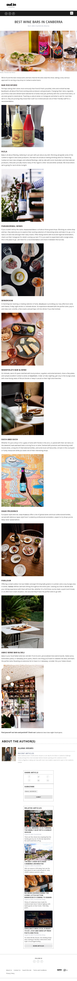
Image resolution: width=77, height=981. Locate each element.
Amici (3, 656)
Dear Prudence (24, 514)
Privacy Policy (10, 973)
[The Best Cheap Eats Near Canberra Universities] (38, 852)
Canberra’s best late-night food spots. (49, 732)
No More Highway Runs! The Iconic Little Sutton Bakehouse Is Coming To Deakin (38, 895)
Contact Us (17, 970)
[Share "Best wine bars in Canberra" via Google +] (47, 776)
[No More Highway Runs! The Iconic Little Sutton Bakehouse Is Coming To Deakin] (38, 883)
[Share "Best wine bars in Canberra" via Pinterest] (29, 780)
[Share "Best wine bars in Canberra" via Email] (38, 780)
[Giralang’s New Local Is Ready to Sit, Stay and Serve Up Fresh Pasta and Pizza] (38, 919)
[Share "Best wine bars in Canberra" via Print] (47, 780)
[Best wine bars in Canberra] (38, 51)
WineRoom (42, 304)
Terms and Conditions (40, 970)
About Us (9, 970)
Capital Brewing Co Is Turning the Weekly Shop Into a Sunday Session (38, 830)
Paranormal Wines (30, 229)
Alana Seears (25, 748)
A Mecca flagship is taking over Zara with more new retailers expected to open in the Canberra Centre (45, 761)
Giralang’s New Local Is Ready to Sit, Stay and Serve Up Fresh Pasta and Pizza (38, 931)
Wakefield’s (33, 376)
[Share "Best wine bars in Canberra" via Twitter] (38, 776)
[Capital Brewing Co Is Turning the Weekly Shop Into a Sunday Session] (38, 818)
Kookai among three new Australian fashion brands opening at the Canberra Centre (42, 758)
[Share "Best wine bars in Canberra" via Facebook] (29, 776)
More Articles (38, 946)
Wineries (46, 26)
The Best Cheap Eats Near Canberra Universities (35, 863)
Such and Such (16, 445)
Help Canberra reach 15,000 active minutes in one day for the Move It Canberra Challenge (44, 755)
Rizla (3, 155)
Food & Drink (39, 26)
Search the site (26, 970)
